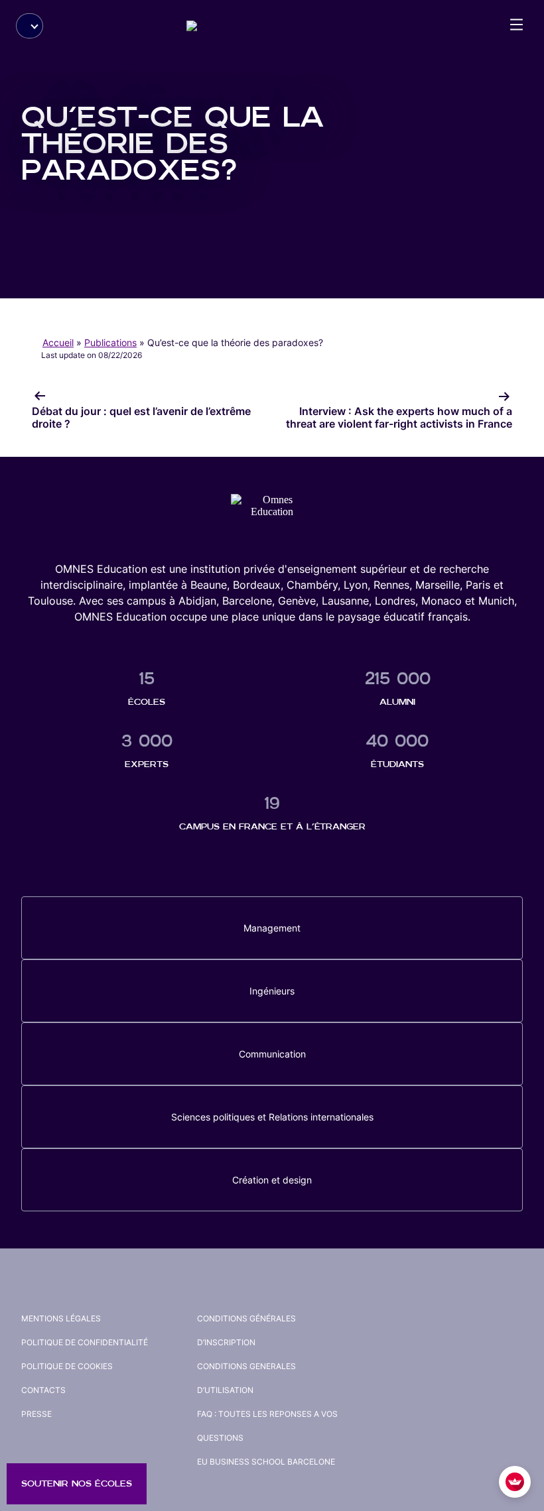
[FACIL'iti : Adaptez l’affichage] (515, 1482)
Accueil (58, 342)
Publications (110, 342)
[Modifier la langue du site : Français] (29, 25)
